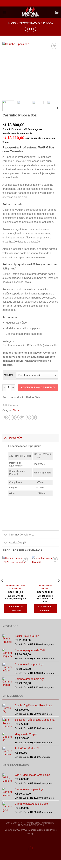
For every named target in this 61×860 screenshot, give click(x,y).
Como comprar (15, 823)
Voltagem (8, 375)
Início (12, 23)
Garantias (48, 823)
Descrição (15, 437)
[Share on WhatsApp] (5, 417)
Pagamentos (33, 823)
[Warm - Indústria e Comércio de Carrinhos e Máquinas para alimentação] (30, 12)
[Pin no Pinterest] (28, 417)
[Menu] (4, 12)
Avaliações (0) (18, 542)
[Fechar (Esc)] (31, 841)
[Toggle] (5, 437)
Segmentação (29, 23)
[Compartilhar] (22, 841)
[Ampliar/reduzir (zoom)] (3, 841)
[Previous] (8, 70)
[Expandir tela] (12, 841)
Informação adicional (21, 534)
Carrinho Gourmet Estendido (45, 587)
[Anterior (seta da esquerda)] (3, 854)
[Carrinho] (57, 12)
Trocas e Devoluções (31, 825)
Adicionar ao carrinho (38, 387)
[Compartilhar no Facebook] (11, 417)
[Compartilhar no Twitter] (16, 417)
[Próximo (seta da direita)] (12, 854)
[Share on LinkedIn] (34, 417)
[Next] (53, 70)
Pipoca (48, 23)
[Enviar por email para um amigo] (22, 417)
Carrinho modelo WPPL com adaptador (16, 587)
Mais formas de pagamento (17, 133)
